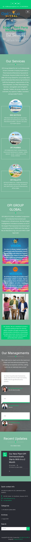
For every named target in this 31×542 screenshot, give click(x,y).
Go (28, 528)
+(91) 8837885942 (7, 500)
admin (13, 465)
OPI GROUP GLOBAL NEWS (15, 467)
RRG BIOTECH (15, 115)
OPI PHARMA (15, 148)
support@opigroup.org (9, 498)
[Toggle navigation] (28, 11)
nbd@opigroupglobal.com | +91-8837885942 (16, 6)
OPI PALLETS (15, 180)
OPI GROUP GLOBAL (24, 537)
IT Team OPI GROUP (18, 539)
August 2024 (5, 519)
